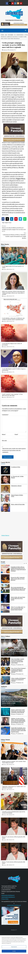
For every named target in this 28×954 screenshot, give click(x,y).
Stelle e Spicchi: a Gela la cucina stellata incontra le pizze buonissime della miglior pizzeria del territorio (13, 651)
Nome (4, 434)
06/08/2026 (19, 714)
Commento (5, 414)
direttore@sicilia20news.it (7, 895)
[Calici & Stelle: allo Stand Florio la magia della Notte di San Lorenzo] (5, 588)
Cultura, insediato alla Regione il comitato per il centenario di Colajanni (18, 679)
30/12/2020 (11, 49)
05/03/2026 (10, 654)
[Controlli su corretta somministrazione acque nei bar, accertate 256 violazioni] (14, 801)
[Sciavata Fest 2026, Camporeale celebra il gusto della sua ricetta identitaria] (5, 568)
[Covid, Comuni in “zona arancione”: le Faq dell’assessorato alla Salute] (14, 383)
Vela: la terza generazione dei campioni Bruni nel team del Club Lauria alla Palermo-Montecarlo (18, 579)
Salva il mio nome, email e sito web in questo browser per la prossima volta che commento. (14, 450)
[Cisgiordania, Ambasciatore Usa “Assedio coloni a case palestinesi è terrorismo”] (14, 776)
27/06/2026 (19, 733)
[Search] (25, 30)
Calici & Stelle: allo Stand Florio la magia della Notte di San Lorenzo (18, 589)
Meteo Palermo (5, 535)
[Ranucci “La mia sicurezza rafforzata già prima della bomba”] (14, 826)
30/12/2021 (10, 321)
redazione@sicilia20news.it (8, 897)
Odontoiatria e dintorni (16, 485)
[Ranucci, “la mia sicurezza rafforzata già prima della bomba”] (14, 851)
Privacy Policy (4, 899)
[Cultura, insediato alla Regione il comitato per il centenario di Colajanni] (5, 680)
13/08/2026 (10, 764)
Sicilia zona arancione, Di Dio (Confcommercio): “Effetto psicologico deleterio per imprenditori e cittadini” (13, 293)
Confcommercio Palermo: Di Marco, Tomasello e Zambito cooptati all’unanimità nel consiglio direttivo (14, 235)
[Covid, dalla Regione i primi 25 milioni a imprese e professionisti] (14, 358)
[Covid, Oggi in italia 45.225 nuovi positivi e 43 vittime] (14, 255)
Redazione (11, 0)
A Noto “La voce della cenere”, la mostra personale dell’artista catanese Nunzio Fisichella (18, 598)
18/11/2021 (10, 346)
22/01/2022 (10, 296)
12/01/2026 (19, 664)
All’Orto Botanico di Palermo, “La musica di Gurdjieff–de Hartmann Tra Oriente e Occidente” (18, 608)
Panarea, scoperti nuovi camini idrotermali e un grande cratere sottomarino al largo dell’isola (18, 711)
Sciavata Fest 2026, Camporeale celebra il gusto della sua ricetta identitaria (18, 569)
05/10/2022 (10, 269)
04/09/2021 (10, 397)
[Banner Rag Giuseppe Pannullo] (14, 132)
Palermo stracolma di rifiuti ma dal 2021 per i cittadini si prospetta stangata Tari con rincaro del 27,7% (14, 228)
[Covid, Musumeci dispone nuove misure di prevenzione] (14, 333)
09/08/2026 (10, 704)
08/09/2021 (19, 682)
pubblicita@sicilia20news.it (14, 905)
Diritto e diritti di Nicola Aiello (18, 504)
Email (16, 434)
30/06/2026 (19, 724)
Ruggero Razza (8, 222)
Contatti (17, 0)
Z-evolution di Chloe (15, 467)
